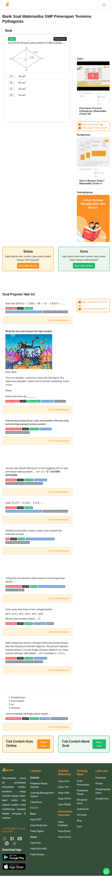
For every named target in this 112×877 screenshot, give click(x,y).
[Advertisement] (37, 107)
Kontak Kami (102, 798)
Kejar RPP (35, 819)
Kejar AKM (63, 793)
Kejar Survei (64, 837)
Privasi (99, 783)
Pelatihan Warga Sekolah (38, 785)
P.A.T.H (34, 808)
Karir (79, 826)
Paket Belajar (37, 854)
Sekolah (34, 777)
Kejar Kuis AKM (38, 848)
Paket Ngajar (37, 831)
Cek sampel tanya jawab (93, 128)
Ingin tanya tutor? (89, 124)
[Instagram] (4, 838)
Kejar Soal (99, 744)
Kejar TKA (63, 787)
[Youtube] (19, 838)
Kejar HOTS (64, 798)
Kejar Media (64, 804)
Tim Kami (82, 815)
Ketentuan (101, 777)
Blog (79, 820)
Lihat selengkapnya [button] (58, 320)
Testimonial (83, 809)
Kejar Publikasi (63, 824)
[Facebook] (12, 838)
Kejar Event (64, 831)
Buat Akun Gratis (28, 266)
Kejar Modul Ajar (38, 825)
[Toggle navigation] (103, 4)
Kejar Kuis (43, 744)
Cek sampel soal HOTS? (93, 309)
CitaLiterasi (36, 802)
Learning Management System (42, 795)
